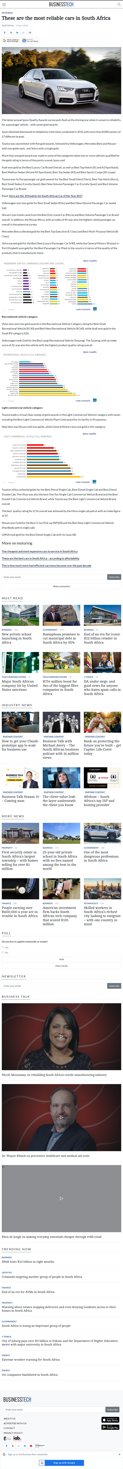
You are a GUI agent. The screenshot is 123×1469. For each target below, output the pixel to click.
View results (61, 965)
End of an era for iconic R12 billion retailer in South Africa (102, 638)
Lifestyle (7, 1272)
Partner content (13, 736)
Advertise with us (15, 1423)
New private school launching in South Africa (17, 638)
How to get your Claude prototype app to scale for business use (20, 745)
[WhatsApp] (23, 32)
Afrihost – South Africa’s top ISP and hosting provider (99, 801)
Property (7, 847)
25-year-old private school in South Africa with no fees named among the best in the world (60, 860)
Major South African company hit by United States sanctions (20, 686)
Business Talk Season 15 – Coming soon (20, 799)
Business (7, 630)
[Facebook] (5, 32)
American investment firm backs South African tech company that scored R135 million (60, 916)
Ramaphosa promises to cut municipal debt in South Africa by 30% (61, 638)
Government (50, 630)
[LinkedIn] (17, 32)
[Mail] (30, 32)
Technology (91, 903)
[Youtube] (31, 1446)
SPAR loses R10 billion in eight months (28, 1261)
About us (9, 1418)
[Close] (119, 1454)
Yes (7, 947)
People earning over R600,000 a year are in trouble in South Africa (20, 912)
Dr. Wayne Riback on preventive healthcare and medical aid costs (45, 1156)
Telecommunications (14, 677)
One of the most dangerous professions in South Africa (101, 856)
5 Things (88, 677)
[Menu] (4, 5)
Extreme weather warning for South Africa (31, 1359)
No (6, 952)
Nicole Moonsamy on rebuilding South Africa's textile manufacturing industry (54, 1075)
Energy (6, 1355)
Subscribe (114, 577)
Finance (6, 903)
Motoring (7, 13)
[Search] (119, 4)
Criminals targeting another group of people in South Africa (42, 1277)
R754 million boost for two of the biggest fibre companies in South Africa (60, 688)
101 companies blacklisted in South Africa (30, 1374)
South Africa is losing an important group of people (36, 1326)
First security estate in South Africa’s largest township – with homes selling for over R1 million (20, 860)
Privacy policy (13, 1432)
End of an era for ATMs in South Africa (28, 1292)
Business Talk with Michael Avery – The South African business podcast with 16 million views (61, 749)
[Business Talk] (40, 1446)
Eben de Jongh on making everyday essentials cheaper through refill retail (52, 1237)
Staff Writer (8, 25)
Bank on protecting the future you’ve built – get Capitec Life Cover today (102, 747)
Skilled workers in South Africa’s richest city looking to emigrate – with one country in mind (102, 916)
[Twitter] (11, 32)
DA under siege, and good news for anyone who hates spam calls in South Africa (102, 688)
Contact (9, 1428)
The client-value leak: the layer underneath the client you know (59, 801)
